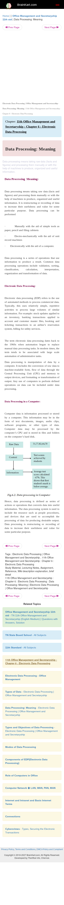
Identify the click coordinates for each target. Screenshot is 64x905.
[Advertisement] (32, 65)
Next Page (50, 27)
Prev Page (13, 27)
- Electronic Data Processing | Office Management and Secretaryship (30, 711)
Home (6, 16)
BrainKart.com (27, 4)
